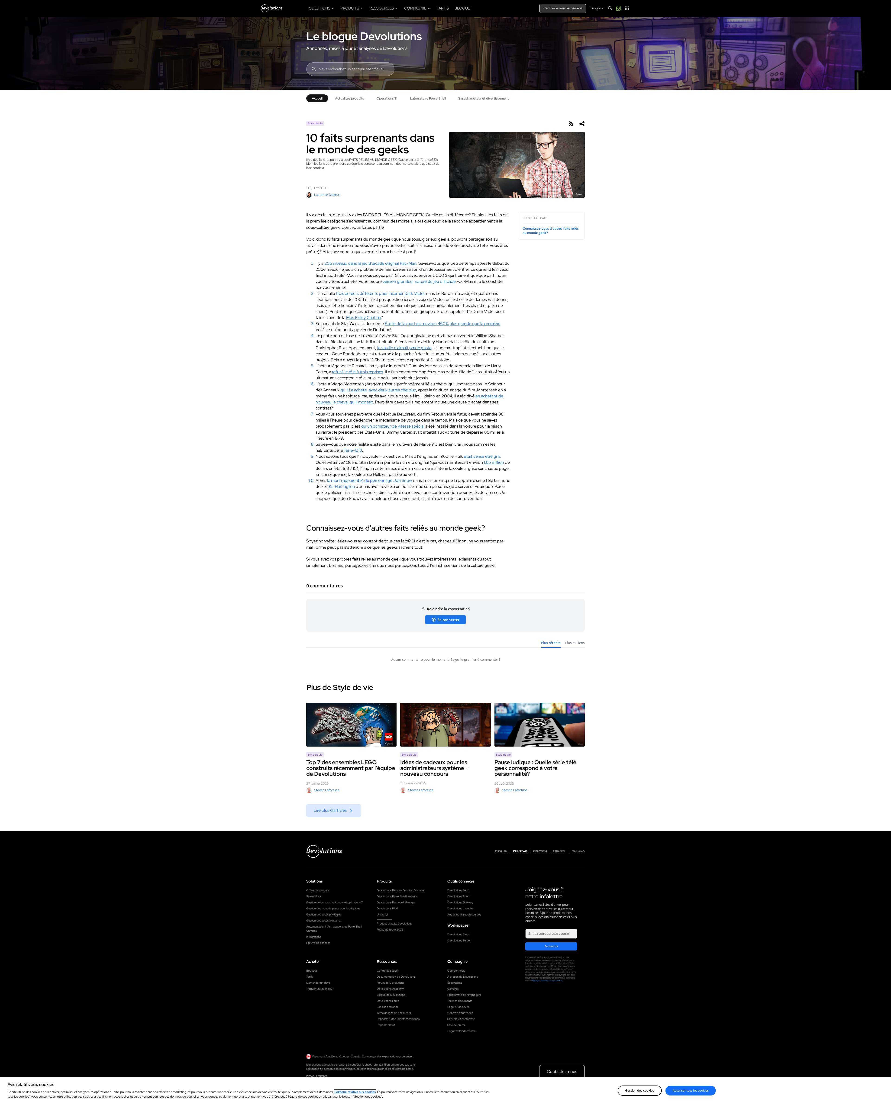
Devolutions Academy (390, 989)
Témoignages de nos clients (394, 1013)
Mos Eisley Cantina (363, 317)
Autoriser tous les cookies (691, 1090)
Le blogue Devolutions (364, 36)
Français (520, 851)
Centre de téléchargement (562, 8)
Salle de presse (456, 1025)
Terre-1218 (353, 450)
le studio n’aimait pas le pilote (404, 347)
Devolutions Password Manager (396, 902)
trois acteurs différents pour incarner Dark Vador (380, 293)
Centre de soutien (388, 971)
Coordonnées (456, 971)
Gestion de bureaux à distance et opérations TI (335, 902)
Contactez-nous (562, 1071)
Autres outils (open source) (464, 914)
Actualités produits (349, 98)
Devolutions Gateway (460, 902)
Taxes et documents (459, 1001)
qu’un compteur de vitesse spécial (392, 426)
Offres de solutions (317, 890)
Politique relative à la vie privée (546, 980)
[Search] (610, 8)
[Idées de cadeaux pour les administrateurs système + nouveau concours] (445, 724)
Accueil (317, 98)
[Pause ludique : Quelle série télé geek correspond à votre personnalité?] (539, 725)
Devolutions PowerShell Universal (397, 896)
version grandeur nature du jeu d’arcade (419, 281)
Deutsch (540, 851)
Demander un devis (318, 983)
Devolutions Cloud (458, 934)
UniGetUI (382, 914)
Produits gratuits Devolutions (394, 923)
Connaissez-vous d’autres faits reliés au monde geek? (551, 231)
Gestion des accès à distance (324, 920)
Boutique (312, 971)
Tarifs (309, 977)
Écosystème (454, 983)
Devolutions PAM (387, 908)
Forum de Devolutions (390, 983)
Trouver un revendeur (319, 989)
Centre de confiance (460, 1013)
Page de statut (386, 1025)
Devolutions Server (459, 940)
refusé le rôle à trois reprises (357, 371)
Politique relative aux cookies (355, 1092)
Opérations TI (387, 98)
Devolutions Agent (458, 896)
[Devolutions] (271, 8)
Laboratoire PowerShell (428, 98)
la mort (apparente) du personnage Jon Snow (369, 480)
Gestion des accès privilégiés (323, 914)
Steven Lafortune (326, 790)
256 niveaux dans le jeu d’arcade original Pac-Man (370, 263)
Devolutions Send (458, 890)
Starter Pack (313, 896)
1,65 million (494, 462)
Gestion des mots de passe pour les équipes (333, 908)
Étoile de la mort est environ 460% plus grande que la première (442, 323)
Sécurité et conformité (461, 1019)
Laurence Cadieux (327, 195)
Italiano (578, 851)
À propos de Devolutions (462, 977)
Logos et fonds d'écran (461, 1031)
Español (559, 851)
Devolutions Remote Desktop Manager (401, 890)
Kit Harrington (342, 486)
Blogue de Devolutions (391, 995)
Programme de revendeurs (464, 995)
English (501, 851)
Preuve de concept (318, 943)
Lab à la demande (388, 1007)
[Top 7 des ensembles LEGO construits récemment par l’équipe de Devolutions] (351, 725)
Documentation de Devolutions (396, 977)
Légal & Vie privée (458, 1007)
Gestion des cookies (639, 1090)
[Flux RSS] (571, 123)
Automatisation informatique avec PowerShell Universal (334, 929)
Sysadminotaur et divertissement (483, 98)
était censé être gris (482, 456)
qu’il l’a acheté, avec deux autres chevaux (378, 390)
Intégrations (313, 937)
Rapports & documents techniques (398, 1019)
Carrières (452, 989)
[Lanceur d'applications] (627, 8)
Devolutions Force (388, 1001)
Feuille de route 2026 (390, 929)
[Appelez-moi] (618, 8)
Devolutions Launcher (461, 908)
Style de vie (315, 123)
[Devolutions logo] (324, 851)
